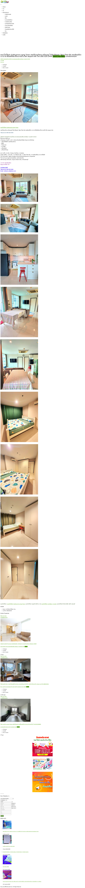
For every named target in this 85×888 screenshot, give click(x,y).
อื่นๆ (5, 31)
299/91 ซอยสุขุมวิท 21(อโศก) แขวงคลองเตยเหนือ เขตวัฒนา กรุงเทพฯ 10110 (15, 59)
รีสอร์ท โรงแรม (7, 27)
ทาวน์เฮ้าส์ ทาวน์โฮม (8, 21)
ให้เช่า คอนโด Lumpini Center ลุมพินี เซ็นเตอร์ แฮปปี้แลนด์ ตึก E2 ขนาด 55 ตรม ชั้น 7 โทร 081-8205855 (20, 724)
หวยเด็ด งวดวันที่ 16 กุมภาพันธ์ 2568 (9, 846)
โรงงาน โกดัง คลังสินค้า (9, 25)
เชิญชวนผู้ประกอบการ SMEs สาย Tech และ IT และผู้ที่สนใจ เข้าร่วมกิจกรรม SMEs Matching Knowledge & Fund (20, 831)
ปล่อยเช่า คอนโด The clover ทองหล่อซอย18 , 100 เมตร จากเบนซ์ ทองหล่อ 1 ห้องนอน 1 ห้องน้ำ (18, 643)
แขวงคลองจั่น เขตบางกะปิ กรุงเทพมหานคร (8, 726)
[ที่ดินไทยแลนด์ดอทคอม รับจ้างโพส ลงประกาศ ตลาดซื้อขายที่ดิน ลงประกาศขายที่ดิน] (4, 2)
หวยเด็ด (4, 34)
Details (26, 646)
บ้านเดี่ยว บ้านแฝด (8, 14)
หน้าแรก (4, 6)
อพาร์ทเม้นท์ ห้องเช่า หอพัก (9, 23)
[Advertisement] (42, 45)
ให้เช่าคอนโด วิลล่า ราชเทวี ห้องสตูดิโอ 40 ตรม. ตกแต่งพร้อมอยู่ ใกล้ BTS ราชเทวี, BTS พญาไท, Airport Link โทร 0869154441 (24, 684)
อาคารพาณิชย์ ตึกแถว (8, 19)
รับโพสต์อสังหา (5, 32)
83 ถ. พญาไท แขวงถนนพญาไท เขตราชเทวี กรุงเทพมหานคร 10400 (13, 686)
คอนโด (6, 16)
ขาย (3, 8)
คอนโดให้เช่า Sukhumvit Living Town (16, 604)
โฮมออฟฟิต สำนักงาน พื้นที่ (9, 29)
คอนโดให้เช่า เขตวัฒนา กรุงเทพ (49, 604)
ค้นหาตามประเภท (6, 12)
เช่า (3, 10)
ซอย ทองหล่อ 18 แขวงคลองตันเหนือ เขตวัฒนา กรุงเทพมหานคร (12, 646)
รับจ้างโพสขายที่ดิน (6, 866)
